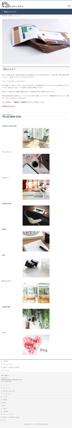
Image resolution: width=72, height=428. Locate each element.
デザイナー (5, 396)
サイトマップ (6, 370)
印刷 (4, 405)
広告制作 (5, 399)
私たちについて (6, 388)
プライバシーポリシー (8, 364)
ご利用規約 (5, 361)
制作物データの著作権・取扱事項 (11, 367)
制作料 (4, 402)
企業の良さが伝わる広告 (9, 391)
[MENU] (69, 5)
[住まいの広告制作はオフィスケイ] (12, 7)
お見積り (5, 408)
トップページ (6, 385)
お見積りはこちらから (8, 106)
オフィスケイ (33, 424)
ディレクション (6, 394)
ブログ (4, 420)
